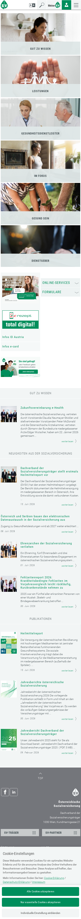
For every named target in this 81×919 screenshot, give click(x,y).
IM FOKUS (40, 176)
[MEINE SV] (54, 4)
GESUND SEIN (40, 218)
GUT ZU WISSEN (40, 48)
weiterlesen (67, 441)
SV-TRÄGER (11, 832)
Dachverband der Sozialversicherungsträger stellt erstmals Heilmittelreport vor (49, 471)
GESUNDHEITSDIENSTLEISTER (40, 133)
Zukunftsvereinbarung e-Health (42, 407)
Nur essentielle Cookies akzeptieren (41, 902)
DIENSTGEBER (40, 261)
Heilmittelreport (32, 633)
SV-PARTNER (53, 832)
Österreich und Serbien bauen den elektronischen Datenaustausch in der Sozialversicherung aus (35, 517)
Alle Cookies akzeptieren (40, 891)
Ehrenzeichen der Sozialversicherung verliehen (46, 545)
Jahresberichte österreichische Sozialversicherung (42, 684)
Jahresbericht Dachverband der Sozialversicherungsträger (42, 732)
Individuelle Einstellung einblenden (40, 912)
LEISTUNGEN (40, 91)
